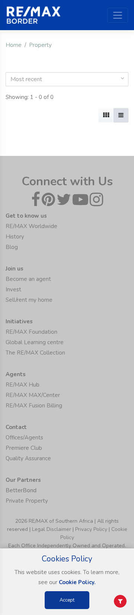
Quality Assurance (28, 458)
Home (14, 45)
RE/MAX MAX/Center (33, 395)
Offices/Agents (24, 437)
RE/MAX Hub (22, 384)
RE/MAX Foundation (31, 332)
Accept (67, 600)
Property (40, 45)
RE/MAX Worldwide (31, 226)
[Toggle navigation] (117, 15)
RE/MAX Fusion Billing (34, 405)
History (15, 236)
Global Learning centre (35, 342)
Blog (12, 247)
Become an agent (28, 279)
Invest (13, 289)
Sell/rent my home (29, 300)
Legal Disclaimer (51, 529)
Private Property (27, 501)
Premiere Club (24, 448)
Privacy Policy (91, 529)
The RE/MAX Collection (35, 352)
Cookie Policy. (77, 582)
